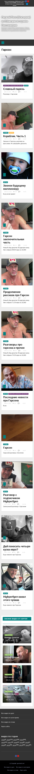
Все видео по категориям (10, 717)
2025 (8, 740)
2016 (3, 745)
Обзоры (11, 132)
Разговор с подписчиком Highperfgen (11, 498)
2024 (15, 740)
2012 (27, 745)
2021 (9, 743)
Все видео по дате (7, 713)
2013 (21, 745)
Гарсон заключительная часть (13, 239)
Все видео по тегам (8, 722)
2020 (15, 743)
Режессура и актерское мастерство (13, 85)
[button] (26, 42)
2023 (21, 740)
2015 (8, 745)
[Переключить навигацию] (31, 42)
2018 (27, 743)
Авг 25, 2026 (10, 699)
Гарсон (7, 447)
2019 (21, 743)
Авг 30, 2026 (10, 640)
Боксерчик (9, 677)
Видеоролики (8, 654)
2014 (14, 745)
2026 (3, 740)
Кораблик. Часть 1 (14, 136)
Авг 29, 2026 (10, 660)
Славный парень (13, 88)
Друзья (26, 85)
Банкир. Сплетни (12, 637)
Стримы (6, 132)
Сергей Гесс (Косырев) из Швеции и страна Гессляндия (15, 21)
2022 (3, 743)
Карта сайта (5, 726)
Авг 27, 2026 (10, 680)
